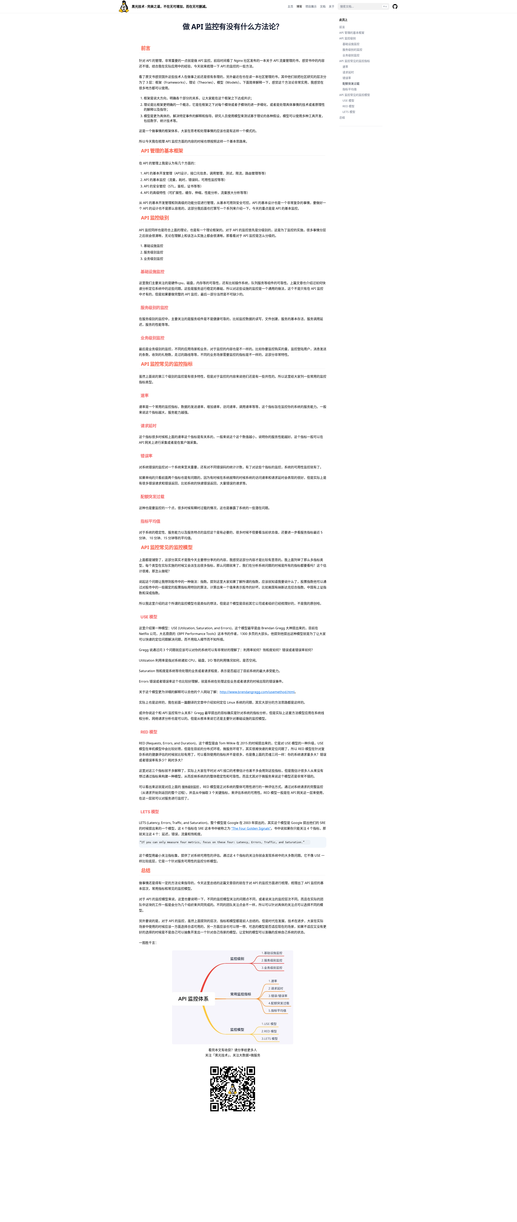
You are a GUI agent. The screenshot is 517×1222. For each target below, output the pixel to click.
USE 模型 (348, 100)
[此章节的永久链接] (154, 48)
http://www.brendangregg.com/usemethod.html (257, 692)
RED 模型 (348, 106)
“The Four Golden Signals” (251, 828)
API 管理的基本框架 (351, 33)
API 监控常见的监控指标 (354, 61)
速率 (345, 66)
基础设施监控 (351, 44)
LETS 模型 (349, 112)
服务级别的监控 (352, 49)
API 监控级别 (347, 38)
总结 (342, 117)
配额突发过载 (351, 83)
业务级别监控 (351, 55)
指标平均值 (350, 89)
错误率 (347, 78)
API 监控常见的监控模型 (354, 95)
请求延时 (348, 72)
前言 (342, 27)
